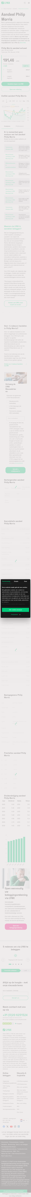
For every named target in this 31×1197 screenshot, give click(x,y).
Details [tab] (16, 581)
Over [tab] (25, 581)
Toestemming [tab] (6, 581)
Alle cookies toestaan (15, 610)
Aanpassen (14, 614)
